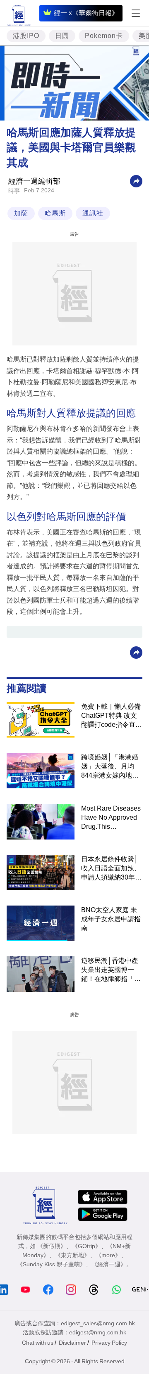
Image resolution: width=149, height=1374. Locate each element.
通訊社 (92, 213)
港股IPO (26, 35)
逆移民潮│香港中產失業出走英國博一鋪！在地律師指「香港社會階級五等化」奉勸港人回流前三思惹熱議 (111, 970)
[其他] (136, 180)
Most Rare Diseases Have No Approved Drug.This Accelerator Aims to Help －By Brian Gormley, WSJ (111, 818)
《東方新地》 (72, 1255)
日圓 (62, 35)
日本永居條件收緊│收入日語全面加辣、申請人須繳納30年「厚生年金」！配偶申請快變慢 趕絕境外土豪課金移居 (111, 869)
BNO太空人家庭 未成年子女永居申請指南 (111, 919)
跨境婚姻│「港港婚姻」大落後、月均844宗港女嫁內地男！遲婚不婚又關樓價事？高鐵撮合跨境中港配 (111, 767)
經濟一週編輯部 (34, 181)
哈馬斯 (55, 213)
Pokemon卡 (104, 35)
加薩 (21, 213)
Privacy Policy (109, 1342)
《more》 (108, 1255)
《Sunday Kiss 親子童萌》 (51, 1264)
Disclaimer (72, 1342)
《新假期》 (51, 1246)
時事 (14, 191)
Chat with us (37, 1342)
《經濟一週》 (108, 1264)
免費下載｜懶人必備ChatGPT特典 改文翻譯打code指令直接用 (111, 716)
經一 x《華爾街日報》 (86, 13)
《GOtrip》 (86, 1246)
